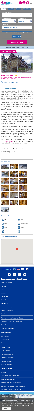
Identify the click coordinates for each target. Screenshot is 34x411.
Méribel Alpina (4, 303)
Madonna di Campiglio (7, 307)
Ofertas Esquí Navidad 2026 (8, 325)
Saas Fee (3, 314)
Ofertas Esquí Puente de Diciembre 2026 (11, 321)
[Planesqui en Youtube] (24, 274)
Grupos (3, 343)
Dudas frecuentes (5, 350)
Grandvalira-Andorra (6, 282)
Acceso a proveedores (7, 354)
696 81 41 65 (16, 375)
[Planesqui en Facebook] (9, 274)
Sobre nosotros (5, 336)
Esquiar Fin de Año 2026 (7, 328)
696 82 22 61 (8, 375)
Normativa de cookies (6, 364)
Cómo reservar (5, 339)
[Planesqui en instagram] (19, 274)
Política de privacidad (6, 361)
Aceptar (6, 408)
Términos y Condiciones (7, 357)
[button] (17, 249)
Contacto (3, 372)
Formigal (3, 286)
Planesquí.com (8, 141)
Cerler (2, 289)
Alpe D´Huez (4, 300)
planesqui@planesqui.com (8, 379)
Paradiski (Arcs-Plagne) (7, 310)
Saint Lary (3, 293)
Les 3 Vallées (4, 296)
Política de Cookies (23, 405)
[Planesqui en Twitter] (14, 274)
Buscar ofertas (17, 42)
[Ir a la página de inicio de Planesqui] (7, 4)
